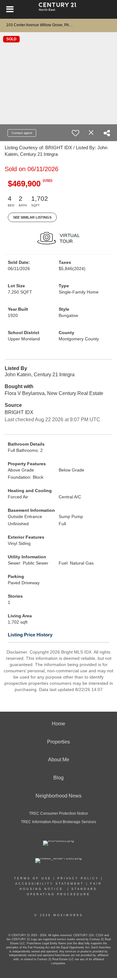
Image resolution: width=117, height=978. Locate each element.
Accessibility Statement (49, 883)
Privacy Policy (78, 878)
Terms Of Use (32, 878)
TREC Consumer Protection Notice (58, 813)
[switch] (75, 133)
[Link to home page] (58, 9)
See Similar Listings (32, 217)
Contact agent (22, 133)
